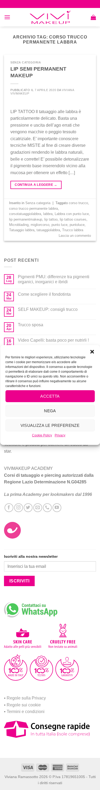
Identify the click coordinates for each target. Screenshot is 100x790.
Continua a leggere (36, 185)
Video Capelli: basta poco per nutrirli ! (53, 340)
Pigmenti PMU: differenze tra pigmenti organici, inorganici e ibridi (53, 279)
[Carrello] (93, 17)
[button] (92, 351)
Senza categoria (25, 62)
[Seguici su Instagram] (18, 507)
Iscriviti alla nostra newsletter (31, 556)
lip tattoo (51, 219)
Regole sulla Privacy (26, 698)
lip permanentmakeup (25, 219)
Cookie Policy (42, 435)
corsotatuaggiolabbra (25, 214)
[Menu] (7, 17)
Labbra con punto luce (72, 214)
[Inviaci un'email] (37, 507)
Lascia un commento (75, 236)
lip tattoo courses (73, 219)
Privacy (60, 435)
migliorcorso (40, 225)
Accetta (49, 396)
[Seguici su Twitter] (28, 507)
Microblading (19, 225)
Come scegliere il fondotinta (44, 294)
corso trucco (78, 203)
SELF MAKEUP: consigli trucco (48, 309)
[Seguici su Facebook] (9, 507)
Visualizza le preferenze (50, 425)
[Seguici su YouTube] (57, 507)
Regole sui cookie (24, 705)
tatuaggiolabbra (48, 230)
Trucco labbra (72, 230)
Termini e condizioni (26, 711)
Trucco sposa (30, 325)
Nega (50, 410)
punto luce (59, 225)
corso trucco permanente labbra (33, 209)
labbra (48, 214)
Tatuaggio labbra (21, 230)
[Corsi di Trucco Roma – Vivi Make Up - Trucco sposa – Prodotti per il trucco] (50, 17)
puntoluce (77, 225)
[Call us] (47, 507)
